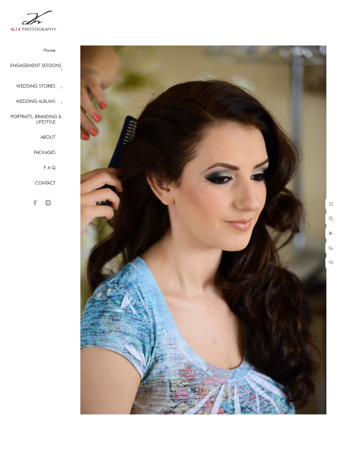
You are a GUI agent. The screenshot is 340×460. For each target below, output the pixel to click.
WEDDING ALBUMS (35, 101)
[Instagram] (48, 202)
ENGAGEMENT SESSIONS (35, 65)
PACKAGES (44, 152)
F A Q (49, 167)
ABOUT (48, 137)
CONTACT (45, 183)
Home (49, 50)
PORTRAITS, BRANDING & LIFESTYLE (36, 119)
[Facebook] (35, 202)
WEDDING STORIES (35, 86)
